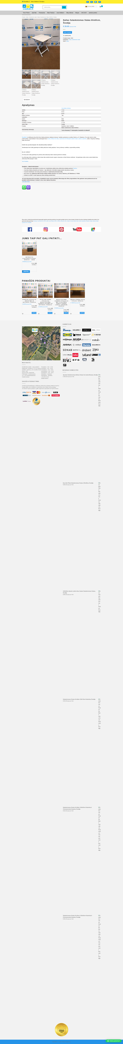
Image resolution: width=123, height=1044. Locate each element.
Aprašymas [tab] (27, 99)
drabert (68, 221)
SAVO (55, 221)
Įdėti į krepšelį (67, 32)
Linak (50, 221)
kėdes (49, 138)
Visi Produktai (25, 161)
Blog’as (77, 12)
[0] (100, 6)
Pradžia (23, 17)
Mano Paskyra (50, 12)
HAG (45, 221)
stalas (67, 41)
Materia (94, 221)
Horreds (71, 221)
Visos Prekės (26, 12)
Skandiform (83, 221)
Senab (80, 221)
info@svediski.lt (44, 378)
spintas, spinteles (82, 138)
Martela (87, 221)
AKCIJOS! (84, 12)
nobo (47, 221)
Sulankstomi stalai (33, 17)
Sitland (52, 221)
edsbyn (91, 221)
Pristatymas (42, 12)
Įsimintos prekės (93, 12)
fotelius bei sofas (55, 138)
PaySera (75, 168)
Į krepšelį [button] (26, 271)
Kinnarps (35, 221)
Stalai (27, 17)
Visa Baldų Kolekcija (66, 108)
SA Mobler (29, 222)
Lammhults (39, 221)
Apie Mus (34, 12)
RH (42, 221)
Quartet (23, 222)
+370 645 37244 (45, 377)
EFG (26, 222)
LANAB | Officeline (60, 221)
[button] (67, 35)
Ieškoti (64, 7)
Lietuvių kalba (90, 6)
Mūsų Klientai (69, 12)
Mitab (97, 221)
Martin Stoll (76, 221)
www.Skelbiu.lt (60, 12)
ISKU (66, 221)
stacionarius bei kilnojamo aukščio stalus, (68, 138)
